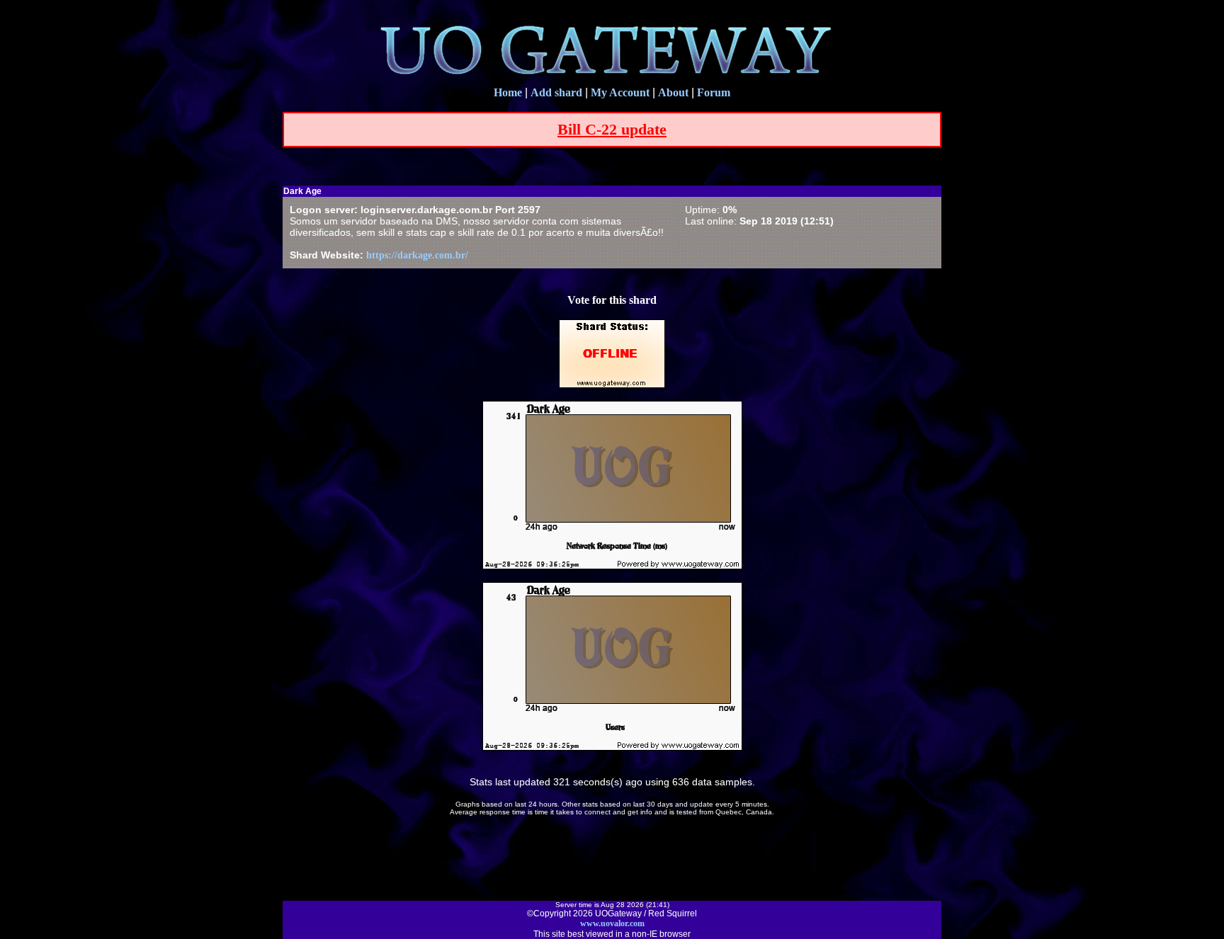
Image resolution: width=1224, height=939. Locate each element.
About (673, 92)
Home (508, 92)
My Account (620, 92)
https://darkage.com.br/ (417, 255)
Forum (713, 92)
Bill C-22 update (612, 129)
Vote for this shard (612, 300)
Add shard (556, 92)
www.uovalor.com (612, 923)
